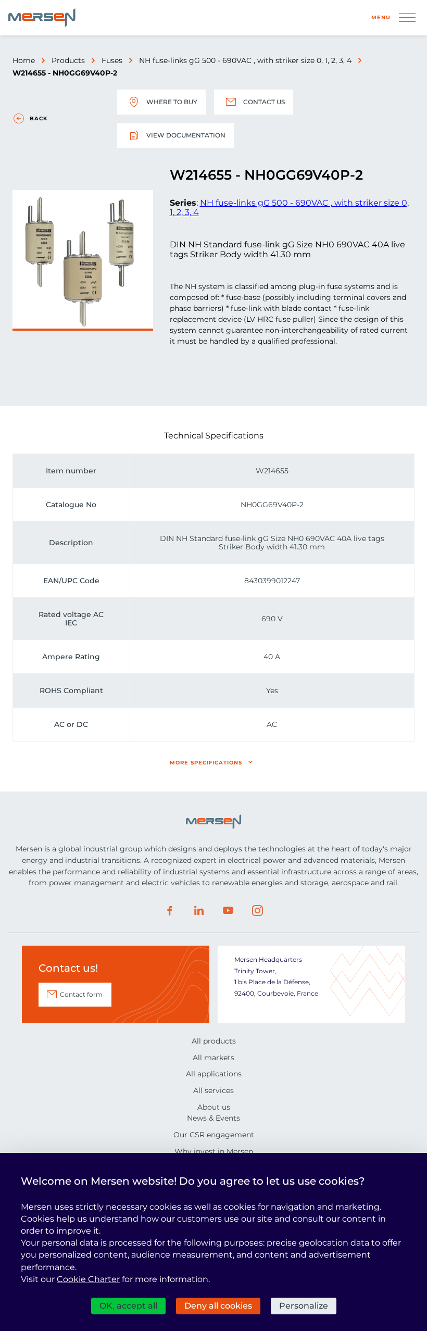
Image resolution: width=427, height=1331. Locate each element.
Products (68, 60)
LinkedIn (199, 910)
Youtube (228, 910)
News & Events (213, 1118)
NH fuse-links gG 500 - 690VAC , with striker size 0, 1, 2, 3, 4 (245, 60)
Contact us (264, 102)
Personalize (303, 1306)
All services (213, 1090)
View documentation (185, 135)
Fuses (112, 60)
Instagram (257, 910)
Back (38, 118)
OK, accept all (128, 1306)
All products (214, 1041)
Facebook (169, 910)
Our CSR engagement (213, 1134)
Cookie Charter (88, 1279)
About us (213, 1107)
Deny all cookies (218, 1306)
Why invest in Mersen (213, 1151)
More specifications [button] (206, 762)
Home (23, 60)
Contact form (81, 994)
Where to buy (171, 102)
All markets (213, 1057)
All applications (214, 1073)
